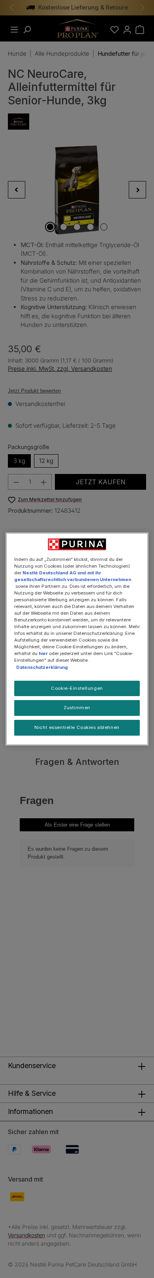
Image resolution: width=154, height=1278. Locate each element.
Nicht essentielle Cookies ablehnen (76, 727)
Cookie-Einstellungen (77, 688)
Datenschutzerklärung (42, 667)
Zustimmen (77, 708)
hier (43, 653)
